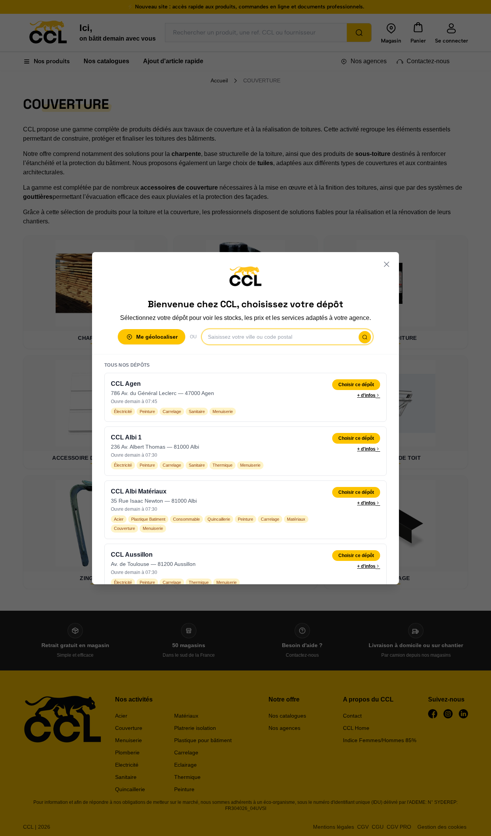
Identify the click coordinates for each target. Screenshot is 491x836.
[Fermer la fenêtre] (386, 264)
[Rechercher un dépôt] (365, 337)
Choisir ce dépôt (356, 384)
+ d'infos (366, 395)
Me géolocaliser (157, 337)
